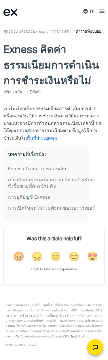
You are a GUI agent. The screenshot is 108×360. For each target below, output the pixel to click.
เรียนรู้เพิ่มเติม (79, 336)
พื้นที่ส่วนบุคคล (42, 138)
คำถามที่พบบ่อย (88, 32)
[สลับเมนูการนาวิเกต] (102, 10)
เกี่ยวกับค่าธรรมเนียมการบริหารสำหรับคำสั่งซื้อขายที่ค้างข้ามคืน (52, 183)
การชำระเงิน (60, 32)
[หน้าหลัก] (17, 12)
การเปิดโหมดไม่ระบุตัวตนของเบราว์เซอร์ (51, 208)
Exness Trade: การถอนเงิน (37, 169)
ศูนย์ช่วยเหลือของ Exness (24, 32)
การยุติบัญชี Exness (29, 197)
